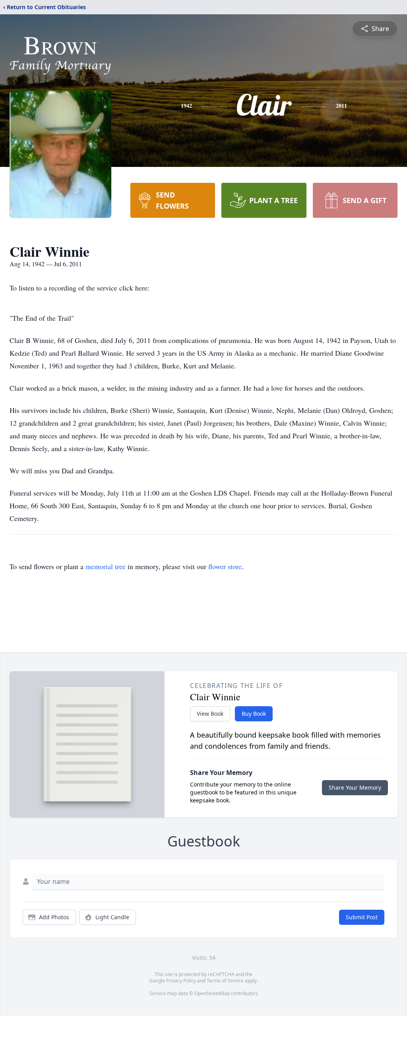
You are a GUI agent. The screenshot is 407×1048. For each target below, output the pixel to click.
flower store (225, 566)
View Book (210, 713)
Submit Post (362, 917)
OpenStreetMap (212, 993)
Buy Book (254, 713)
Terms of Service (225, 980)
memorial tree (105, 566)
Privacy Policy (181, 980)
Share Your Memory (355, 787)
